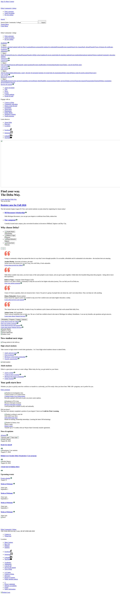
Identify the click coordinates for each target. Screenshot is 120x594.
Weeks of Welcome (7, 484)
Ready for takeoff (6, 445)
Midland (6, 546)
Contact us (7, 534)
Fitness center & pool (10, 106)
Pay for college (8, 15)
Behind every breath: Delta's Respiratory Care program (18, 456)
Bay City (7, 544)
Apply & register (9, 13)
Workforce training (10, 114)
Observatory (8, 109)
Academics (7, 562)
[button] (4, 19)
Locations (7, 126)
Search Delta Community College (11, 22)
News (6, 91)
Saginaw (7, 547)
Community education (11, 104)
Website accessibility (10, 586)
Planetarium (8, 111)
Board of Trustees (9, 577)
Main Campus (8, 542)
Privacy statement (9, 584)
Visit (5, 89)
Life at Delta (8, 569)
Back (4, 45)
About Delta (8, 122)
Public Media (8, 112)
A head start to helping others (10, 467)
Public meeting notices (11, 579)
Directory (7, 124)
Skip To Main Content (7, 1)
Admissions (7, 564)
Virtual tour (7, 536)
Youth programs (9, 116)
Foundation (7, 107)
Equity (6, 587)
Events (6, 93)
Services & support (10, 567)
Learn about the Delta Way (9, 199)
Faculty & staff (8, 96)
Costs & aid (7, 566)
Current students (9, 94)
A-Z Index (7, 572)
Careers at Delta (9, 102)
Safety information (9, 589)
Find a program (9, 11)
